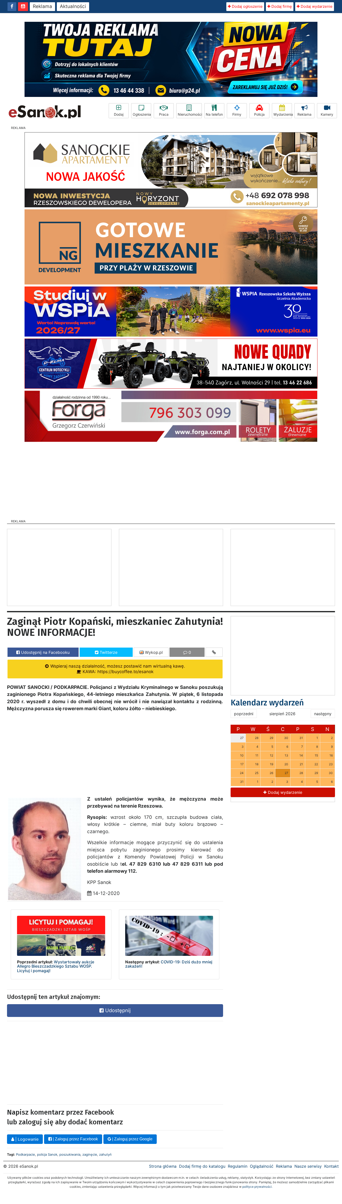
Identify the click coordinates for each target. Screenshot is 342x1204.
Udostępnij (117, 1010)
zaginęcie (89, 1154)
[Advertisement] (171, 479)
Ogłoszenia (142, 114)
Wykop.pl (153, 652)
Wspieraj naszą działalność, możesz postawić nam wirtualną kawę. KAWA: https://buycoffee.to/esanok (117, 669)
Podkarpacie (25, 1154)
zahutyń (105, 1154)
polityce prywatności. (257, 1186)
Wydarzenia (282, 114)
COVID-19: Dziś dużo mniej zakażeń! (168, 964)
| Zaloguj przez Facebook (75, 1139)
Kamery (327, 114)
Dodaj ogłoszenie (247, 6)
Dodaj (118, 114)
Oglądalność (261, 1166)
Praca (163, 114)
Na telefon (214, 114)
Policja (259, 114)
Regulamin (237, 1166)
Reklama (42, 6)
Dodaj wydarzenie (316, 6)
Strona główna (163, 1166)
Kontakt (331, 1166)
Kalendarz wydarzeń (267, 702)
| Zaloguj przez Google (131, 1139)
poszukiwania (69, 1154)
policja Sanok (47, 1154)
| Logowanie (26, 1139)
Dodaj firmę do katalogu (202, 1166)
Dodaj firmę (281, 6)
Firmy (236, 114)
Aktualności (73, 6)
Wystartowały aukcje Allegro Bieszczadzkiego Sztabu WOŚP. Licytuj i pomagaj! (55, 966)
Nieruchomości (190, 114)
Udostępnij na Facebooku (45, 652)
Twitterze (107, 652)
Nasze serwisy (308, 1166)
